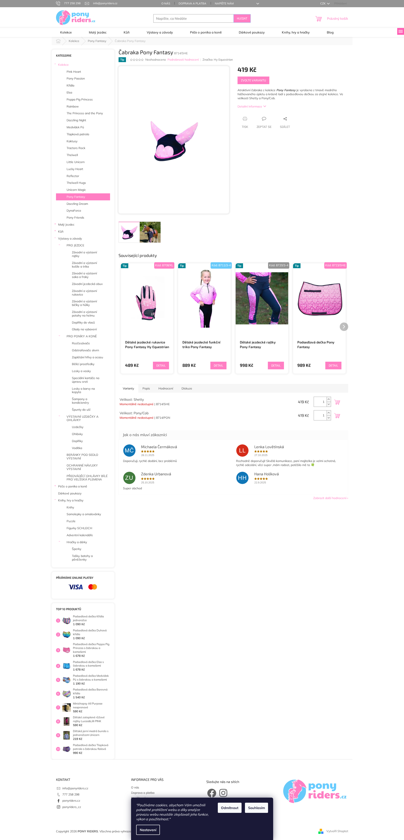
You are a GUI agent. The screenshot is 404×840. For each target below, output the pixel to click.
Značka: (218, 59)
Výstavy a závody (70, 238)
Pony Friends (75, 217)
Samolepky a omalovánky (84, 514)
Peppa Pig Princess (80, 99)
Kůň (60, 231)
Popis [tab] (146, 388)
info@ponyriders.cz (75, 788)
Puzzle (71, 521)
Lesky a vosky (81, 371)
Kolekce (63, 65)
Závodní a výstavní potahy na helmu (84, 313)
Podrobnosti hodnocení (183, 59)
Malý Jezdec (66, 224)
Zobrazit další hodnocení (329, 498)
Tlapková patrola (78, 134)
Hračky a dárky (77, 542)
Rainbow (73, 106)
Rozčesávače (81, 343)
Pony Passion (76, 78)
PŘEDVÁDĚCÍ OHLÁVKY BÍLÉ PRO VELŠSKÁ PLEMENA (87, 477)
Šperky (76, 549)
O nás (165, 3)
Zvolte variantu (253, 80)
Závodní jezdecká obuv (87, 284)
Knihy (70, 507)
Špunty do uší (81, 410)
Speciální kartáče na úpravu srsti (85, 380)
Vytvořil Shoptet (337, 831)
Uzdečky (77, 427)
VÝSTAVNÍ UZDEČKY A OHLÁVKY (82, 418)
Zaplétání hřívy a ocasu (87, 357)
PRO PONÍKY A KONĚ (82, 336)
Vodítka (77, 448)
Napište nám (224, 3)
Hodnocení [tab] (165, 388)
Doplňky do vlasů (83, 322)
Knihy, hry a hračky (70, 500)
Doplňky (77, 441)
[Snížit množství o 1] (329, 404)
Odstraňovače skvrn (85, 350)
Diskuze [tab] (187, 388)
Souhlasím (256, 808)
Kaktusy (72, 141)
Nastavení (148, 830)
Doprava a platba (192, 3)
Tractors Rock (76, 148)
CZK (323, 3)
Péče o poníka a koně (72, 486)
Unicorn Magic (76, 190)
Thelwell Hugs (76, 183)
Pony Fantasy (76, 197)
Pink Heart (74, 72)
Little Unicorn (76, 162)
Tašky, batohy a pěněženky (82, 557)
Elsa (69, 92)
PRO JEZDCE (75, 245)
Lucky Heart (75, 169)
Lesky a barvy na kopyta (83, 390)
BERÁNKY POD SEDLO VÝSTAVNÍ (82, 456)
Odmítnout (229, 808)
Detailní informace (250, 106)
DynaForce (74, 210)
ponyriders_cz (71, 807)
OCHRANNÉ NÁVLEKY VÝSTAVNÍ (82, 467)
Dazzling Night (76, 120)
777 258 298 (70, 794)
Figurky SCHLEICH (79, 528)
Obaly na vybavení (84, 329)
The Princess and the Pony (85, 113)
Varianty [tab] (128, 388)
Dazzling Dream (77, 204)
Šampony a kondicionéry (80, 401)
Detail (161, 365)
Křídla (70, 85)
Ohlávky (77, 434)
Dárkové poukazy (69, 493)
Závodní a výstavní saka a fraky (84, 275)
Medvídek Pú (75, 127)
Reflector (73, 176)
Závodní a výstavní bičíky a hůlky (84, 303)
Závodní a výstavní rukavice (84, 292)
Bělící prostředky (83, 364)
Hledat (242, 18)
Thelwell (72, 155)
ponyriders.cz (71, 800)
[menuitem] (66, 32)
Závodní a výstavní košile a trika (84, 264)
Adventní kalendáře (80, 535)
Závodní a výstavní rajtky (84, 254)
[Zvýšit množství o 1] (329, 399)
